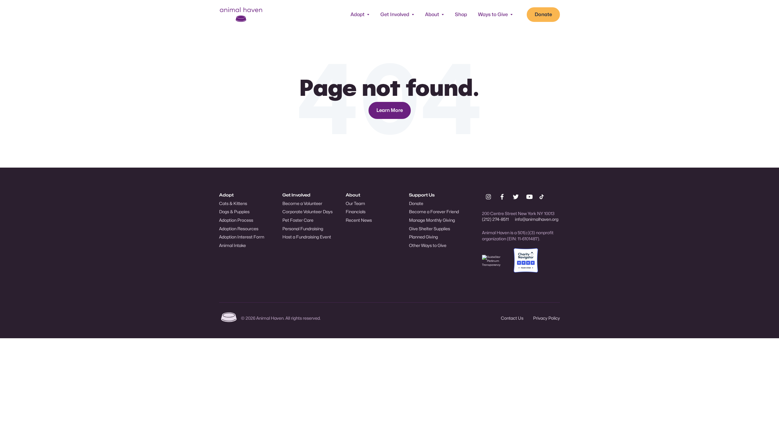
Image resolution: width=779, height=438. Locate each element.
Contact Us (512, 318)
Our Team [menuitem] (355, 203)
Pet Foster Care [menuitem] (297, 220)
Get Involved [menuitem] (296, 194)
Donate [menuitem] (416, 203)
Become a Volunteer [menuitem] (302, 203)
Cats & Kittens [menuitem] (233, 203)
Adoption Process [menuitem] (236, 220)
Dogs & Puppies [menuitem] (234, 211)
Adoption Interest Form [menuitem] (241, 236)
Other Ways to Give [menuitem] (427, 245)
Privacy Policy (546, 318)
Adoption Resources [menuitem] (238, 228)
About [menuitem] (353, 194)
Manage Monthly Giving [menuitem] (432, 220)
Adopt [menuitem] (226, 194)
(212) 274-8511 (495, 219)
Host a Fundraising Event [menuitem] (306, 236)
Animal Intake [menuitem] (232, 245)
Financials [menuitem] (355, 211)
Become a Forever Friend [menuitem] (434, 211)
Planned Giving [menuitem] (423, 236)
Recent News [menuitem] (359, 220)
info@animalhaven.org (536, 219)
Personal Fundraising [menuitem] (302, 228)
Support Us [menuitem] (422, 194)
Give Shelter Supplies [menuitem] (429, 228)
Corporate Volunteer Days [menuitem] (307, 211)
